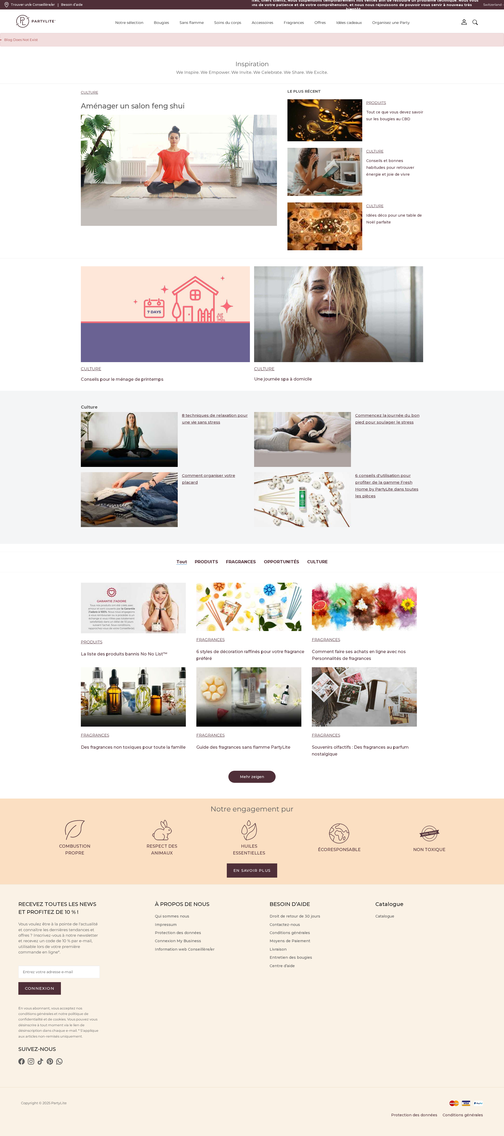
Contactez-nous (285, 924)
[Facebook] (21, 1063)
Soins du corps (227, 22)
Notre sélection (129, 22)
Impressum (166, 924)
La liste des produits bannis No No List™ (124, 654)
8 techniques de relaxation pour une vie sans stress (215, 419)
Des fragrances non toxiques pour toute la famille (133, 747)
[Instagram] (31, 1063)
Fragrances (294, 22)
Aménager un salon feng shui (133, 106)
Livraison (278, 949)
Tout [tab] (181, 561)
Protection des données (178, 932)
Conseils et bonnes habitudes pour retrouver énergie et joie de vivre (390, 167)
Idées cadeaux (349, 22)
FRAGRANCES (210, 639)
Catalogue (384, 916)
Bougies (161, 22)
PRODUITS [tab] (206, 561)
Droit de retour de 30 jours (295, 916)
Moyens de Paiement (290, 941)
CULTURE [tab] (317, 561)
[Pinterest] (50, 1063)
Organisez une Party (391, 22)
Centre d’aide (282, 965)
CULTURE (89, 92)
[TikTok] (40, 1063)
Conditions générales (290, 932)
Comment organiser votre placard (208, 479)
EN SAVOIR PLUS (252, 870)
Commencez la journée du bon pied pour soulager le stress (387, 419)
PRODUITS (376, 102)
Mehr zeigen (252, 776)
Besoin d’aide (72, 5)
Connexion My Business (178, 941)
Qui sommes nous (172, 916)
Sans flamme (192, 22)
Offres (320, 22)
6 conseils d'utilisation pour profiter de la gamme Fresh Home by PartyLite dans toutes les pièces (386, 485)
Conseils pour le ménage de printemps (122, 379)
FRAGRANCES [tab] (241, 561)
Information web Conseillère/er (184, 949)
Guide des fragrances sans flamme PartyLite (243, 747)
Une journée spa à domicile (283, 379)
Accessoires (262, 22)
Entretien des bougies (291, 957)
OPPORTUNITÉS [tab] (281, 561)
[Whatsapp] (59, 1063)
